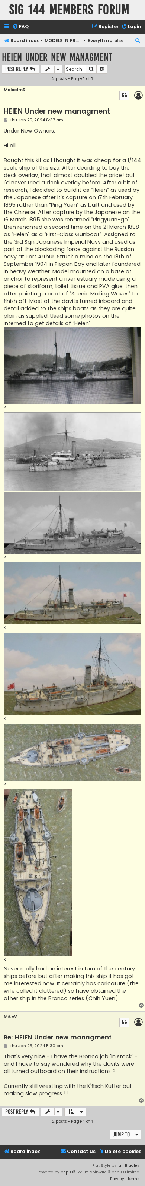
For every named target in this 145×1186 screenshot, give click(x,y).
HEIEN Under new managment (57, 57)
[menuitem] (20, 27)
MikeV (10, 1016)
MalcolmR (14, 89)
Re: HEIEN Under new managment (58, 1038)
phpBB (67, 1172)
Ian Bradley (128, 1165)
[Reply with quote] (124, 95)
